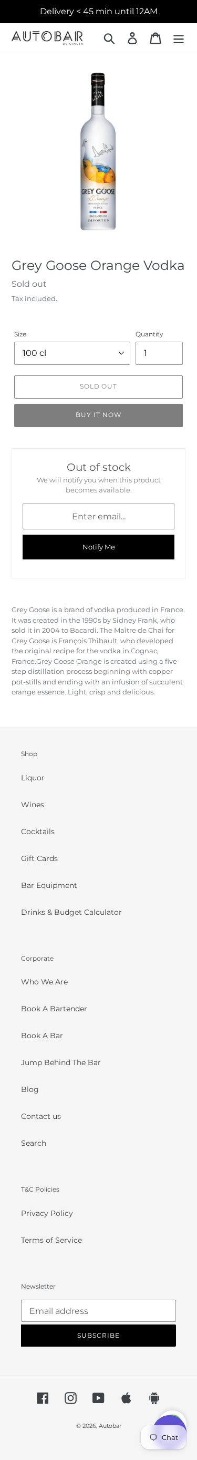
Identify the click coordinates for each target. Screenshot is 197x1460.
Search (33, 1143)
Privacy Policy (47, 1213)
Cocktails (38, 831)
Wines (32, 804)
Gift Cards (39, 858)
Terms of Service (51, 1240)
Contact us (41, 1116)
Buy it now (98, 415)
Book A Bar (42, 1035)
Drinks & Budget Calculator (71, 912)
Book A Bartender (54, 1008)
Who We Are (44, 982)
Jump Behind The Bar (61, 1062)
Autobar (110, 1425)
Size (20, 334)
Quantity (149, 334)
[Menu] (178, 38)
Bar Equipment (49, 885)
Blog (30, 1089)
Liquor (33, 777)
